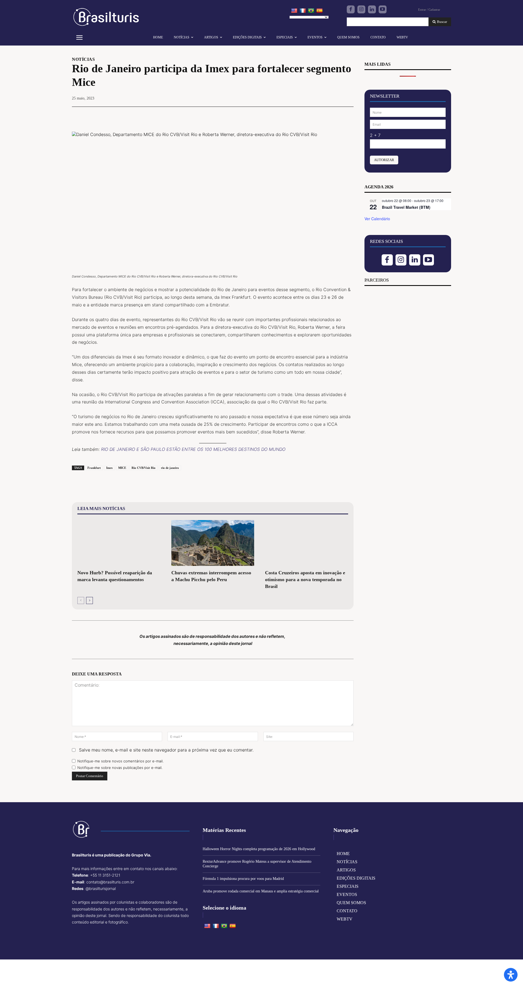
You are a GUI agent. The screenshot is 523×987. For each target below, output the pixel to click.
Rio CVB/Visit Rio (144, 467)
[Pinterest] (322, 115)
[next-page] (89, 600)
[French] (302, 11)
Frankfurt (94, 467)
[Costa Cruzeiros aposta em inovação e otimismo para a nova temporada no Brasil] (306, 543)
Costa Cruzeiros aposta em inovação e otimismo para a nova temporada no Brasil (305, 579)
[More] (348, 115)
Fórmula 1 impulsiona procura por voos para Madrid (243, 879)
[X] (310, 115)
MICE (122, 467)
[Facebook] (351, 9)
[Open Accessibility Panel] (511, 975)
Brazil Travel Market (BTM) (406, 207)
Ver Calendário (377, 218)
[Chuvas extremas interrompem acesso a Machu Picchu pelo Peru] (212, 543)
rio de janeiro (170, 467)
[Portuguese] (311, 11)
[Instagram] (361, 9)
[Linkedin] (372, 9)
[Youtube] (383, 9)
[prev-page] (80, 600)
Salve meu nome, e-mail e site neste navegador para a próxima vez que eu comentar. (166, 750)
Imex (109, 467)
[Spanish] (319, 11)
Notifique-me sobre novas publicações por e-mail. (119, 767)
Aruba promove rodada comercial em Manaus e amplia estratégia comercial (261, 891)
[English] (294, 11)
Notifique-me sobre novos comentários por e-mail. (120, 761)
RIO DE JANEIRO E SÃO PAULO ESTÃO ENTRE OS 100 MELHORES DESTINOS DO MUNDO (193, 449)
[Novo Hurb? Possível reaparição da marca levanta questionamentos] (118, 543)
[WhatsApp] (335, 115)
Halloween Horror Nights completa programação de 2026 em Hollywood (259, 849)
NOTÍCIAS (83, 59)
